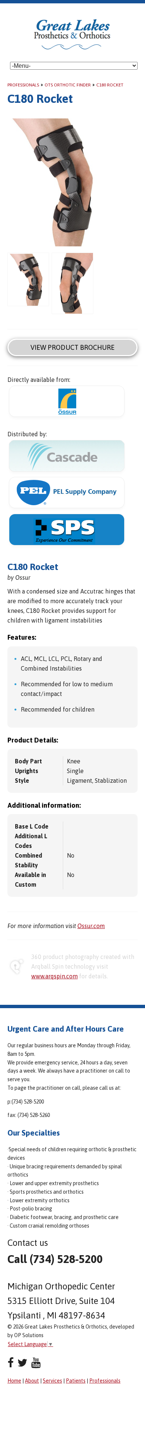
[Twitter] (22, 1362)
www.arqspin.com (54, 976)
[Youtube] (36, 1362)
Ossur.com (91, 925)
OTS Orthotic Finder (68, 85)
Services (52, 1381)
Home (14, 1381)
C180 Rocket (109, 85)
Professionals (23, 85)
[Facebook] (10, 1362)
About (32, 1381)
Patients (76, 1381)
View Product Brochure (72, 347)
